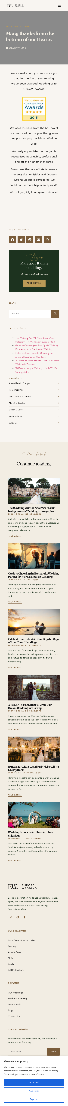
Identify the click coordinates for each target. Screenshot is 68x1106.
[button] (59, 5)
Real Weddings (34, 390)
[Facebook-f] (24, 917)
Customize (34, 1090)
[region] (34, 1081)
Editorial (34, 423)
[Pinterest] (17, 917)
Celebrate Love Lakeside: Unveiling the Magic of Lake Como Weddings (34, 355)
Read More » (15, 536)
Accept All (34, 1082)
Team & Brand (34, 416)
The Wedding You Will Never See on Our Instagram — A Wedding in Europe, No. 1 (35, 339)
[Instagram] (11, 917)
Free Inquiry (34, 283)
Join (53, 1052)
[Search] (55, 314)
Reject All (34, 1099)
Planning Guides (34, 403)
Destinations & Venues (34, 396)
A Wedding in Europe (34, 383)
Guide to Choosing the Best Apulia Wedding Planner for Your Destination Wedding (36, 347)
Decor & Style (34, 410)
